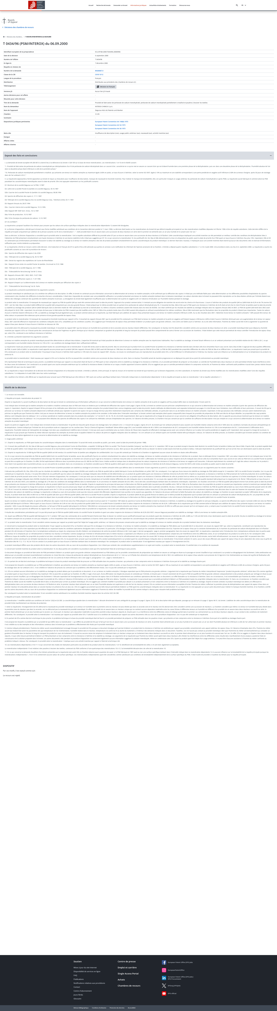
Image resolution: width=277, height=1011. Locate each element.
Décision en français (107, 87)
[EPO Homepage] (36, 5)
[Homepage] (4, 37)
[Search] (237, 5)
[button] (138, 156)
